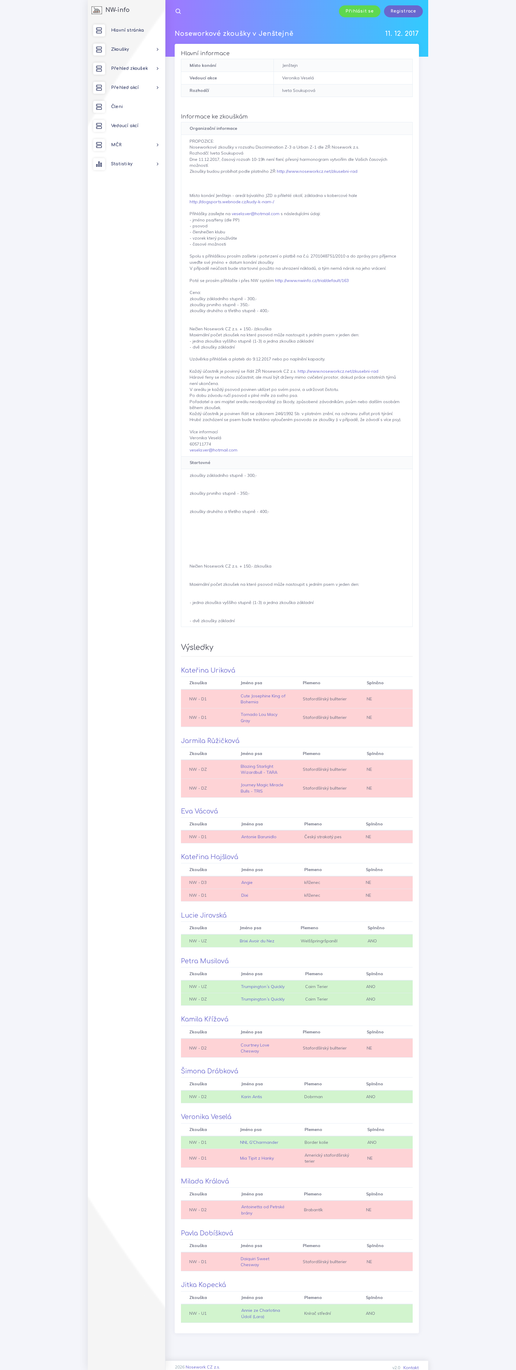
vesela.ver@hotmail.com (256, 213)
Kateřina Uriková (208, 670)
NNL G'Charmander (259, 1142)
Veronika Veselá (206, 1117)
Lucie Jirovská (204, 915)
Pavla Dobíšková (207, 1233)
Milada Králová (205, 1181)
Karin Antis (251, 1096)
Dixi (244, 895)
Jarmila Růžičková (210, 741)
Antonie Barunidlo (259, 836)
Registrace (403, 11)
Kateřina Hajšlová (209, 857)
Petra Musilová (205, 961)
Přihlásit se (359, 11)
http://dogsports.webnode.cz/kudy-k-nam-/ (232, 201)
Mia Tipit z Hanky (257, 1158)
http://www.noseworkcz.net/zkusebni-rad (317, 171)
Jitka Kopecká (203, 1285)
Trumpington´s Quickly (263, 986)
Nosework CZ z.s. (203, 1367)
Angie (247, 882)
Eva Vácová (199, 811)
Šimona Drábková (209, 1071)
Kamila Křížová (204, 1019)
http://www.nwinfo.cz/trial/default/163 (312, 280)
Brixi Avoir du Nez (257, 941)
